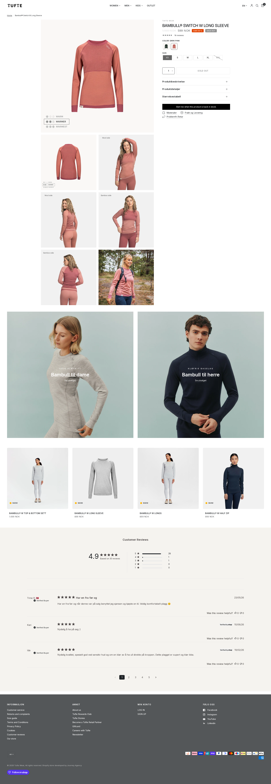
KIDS (138, 5)
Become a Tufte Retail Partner (87, 722)
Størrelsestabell (171, 96)
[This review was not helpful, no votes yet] (241, 613)
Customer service (15, 710)
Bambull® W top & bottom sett (27, 513)
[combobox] (257, 5)
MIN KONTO (144, 705)
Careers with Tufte (81, 730)
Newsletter (77, 734)
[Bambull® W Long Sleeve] (103, 478)
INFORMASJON (15, 705)
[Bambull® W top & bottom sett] (37, 478)
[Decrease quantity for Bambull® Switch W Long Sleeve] (164, 71)
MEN (126, 5)
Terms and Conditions (17, 722)
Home (9, 15)
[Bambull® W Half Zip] (233, 478)
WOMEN (114, 5)
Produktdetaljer (171, 89)
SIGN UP (142, 714)
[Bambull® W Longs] (168, 478)
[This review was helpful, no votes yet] (236, 613)
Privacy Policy (14, 726)
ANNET (76, 705)
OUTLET (151, 5)
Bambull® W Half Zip (217, 513)
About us (76, 710)
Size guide (12, 718)
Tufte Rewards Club (82, 714)
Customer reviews (16, 734)
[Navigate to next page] (156, 677)
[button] (166, 46)
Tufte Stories (78, 718)
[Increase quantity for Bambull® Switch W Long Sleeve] (172, 71)
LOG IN (141, 710)
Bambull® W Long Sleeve (89, 513)
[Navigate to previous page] (115, 677)
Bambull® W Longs (151, 513)
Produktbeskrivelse (173, 81)
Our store (11, 738)
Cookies (11, 730)
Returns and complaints (18, 714)
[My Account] (251, 5)
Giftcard (76, 726)
